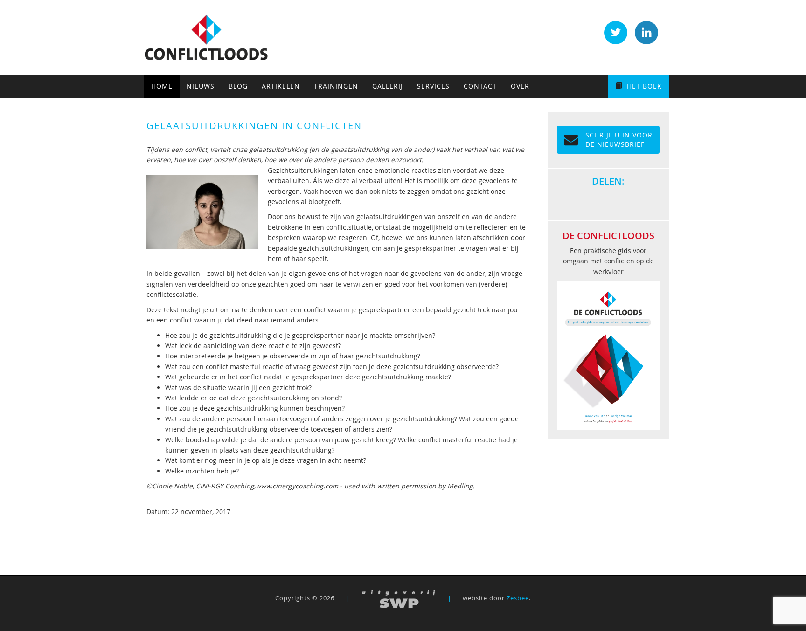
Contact (480, 86)
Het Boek (643, 86)
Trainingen (336, 86)
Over (520, 86)
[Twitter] (615, 32)
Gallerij (387, 86)
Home (162, 86)
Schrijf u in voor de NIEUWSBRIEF (619, 139)
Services (433, 86)
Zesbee (518, 598)
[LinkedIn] (646, 32)
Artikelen (281, 86)
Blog (238, 86)
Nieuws (201, 86)
